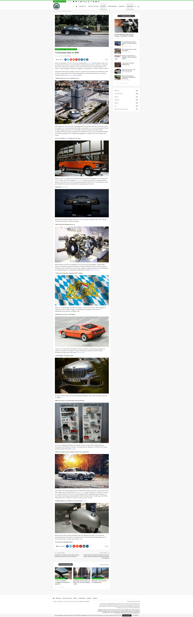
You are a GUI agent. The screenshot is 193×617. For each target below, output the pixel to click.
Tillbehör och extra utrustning (121, 109)
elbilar (64, 178)
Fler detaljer (135, 615)
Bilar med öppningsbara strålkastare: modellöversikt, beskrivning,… (129, 77)
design (63, 128)
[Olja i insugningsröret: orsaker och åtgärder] (118, 51)
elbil (66, 138)
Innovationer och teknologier (79, 578)
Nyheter (103, 6)
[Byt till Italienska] (83, 1)
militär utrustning (94, 270)
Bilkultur (130, 6)
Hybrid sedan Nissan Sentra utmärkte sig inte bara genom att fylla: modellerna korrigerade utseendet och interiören (96, 556)
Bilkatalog (82, 6)
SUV (115, 106)
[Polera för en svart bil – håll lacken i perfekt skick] (118, 71)
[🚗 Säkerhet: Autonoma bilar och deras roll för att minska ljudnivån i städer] (81, 573)
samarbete (79, 180)
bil (70, 182)
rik (98, 130)
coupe (83, 352)
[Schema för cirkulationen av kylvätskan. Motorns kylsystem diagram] (118, 57)
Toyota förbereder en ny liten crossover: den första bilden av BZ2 (129, 43)
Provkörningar (112, 6)
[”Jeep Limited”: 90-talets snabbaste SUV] (118, 64)
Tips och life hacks (93, 6)
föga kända (71, 75)
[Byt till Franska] (81, 1)
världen (90, 63)
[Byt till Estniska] (76, 1)
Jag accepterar (126, 615)
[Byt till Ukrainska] (91, 1)
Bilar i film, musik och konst (97, 578)
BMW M (79, 352)
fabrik (72, 449)
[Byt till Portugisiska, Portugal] (96, 1)
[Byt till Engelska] (93, 1)
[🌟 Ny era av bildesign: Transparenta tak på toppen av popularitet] (63, 573)
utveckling (91, 128)
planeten (84, 501)
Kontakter (69, 1)
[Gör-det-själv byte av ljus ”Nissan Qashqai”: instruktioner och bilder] (126, 26)
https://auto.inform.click (119, 603)
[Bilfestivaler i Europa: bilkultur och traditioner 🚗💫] (100, 573)
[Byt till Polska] (86, 1)
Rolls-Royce (65, 187)
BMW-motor (81, 492)
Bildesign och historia (60, 49)
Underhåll (122, 6)
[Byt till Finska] (78, 1)
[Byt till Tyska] (73, 1)
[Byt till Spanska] (88, 1)
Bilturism (116, 103)
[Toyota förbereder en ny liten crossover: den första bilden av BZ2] (118, 43)
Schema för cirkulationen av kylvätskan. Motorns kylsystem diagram (129, 57)
